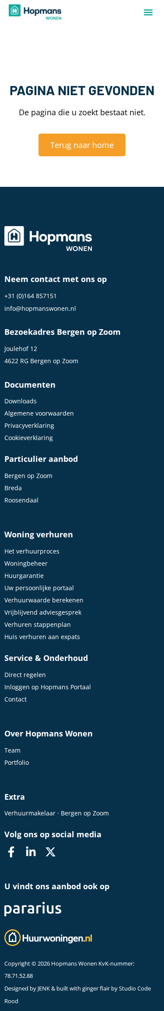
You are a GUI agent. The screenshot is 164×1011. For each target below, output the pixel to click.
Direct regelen (25, 675)
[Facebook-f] (10, 851)
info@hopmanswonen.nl (40, 308)
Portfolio (16, 762)
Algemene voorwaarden (39, 413)
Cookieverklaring (28, 437)
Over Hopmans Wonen (48, 733)
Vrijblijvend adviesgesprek (42, 612)
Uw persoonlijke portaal (39, 588)
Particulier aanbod (41, 459)
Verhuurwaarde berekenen (44, 600)
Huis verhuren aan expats (42, 637)
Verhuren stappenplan (37, 624)
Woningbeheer (26, 563)
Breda (13, 488)
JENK (44, 988)
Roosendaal (21, 500)
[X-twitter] (50, 851)
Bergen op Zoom (28, 475)
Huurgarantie (24, 575)
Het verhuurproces (31, 551)
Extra (14, 796)
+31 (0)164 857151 (30, 296)
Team (12, 750)
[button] (148, 12)
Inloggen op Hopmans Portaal (47, 687)
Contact (15, 699)
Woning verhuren (38, 534)
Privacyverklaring (29, 425)
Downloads (20, 401)
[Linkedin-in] (30, 851)
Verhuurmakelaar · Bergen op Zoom (56, 813)
